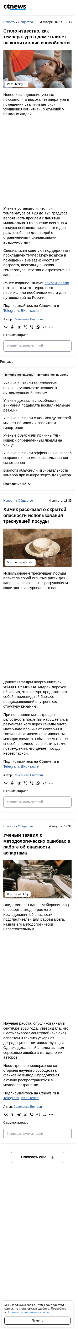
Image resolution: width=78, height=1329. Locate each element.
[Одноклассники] (12, 327)
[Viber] (31, 327)
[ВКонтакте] (6, 327)
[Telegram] (18, 327)
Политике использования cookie (28, 1312)
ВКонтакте (30, 311)
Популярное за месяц (52, 374)
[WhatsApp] (38, 327)
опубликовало (57, 283)
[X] (25, 327)
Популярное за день (18, 374)
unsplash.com (24, 562)
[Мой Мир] (44, 327)
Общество (25, 22)
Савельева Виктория (28, 319)
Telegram (11, 311)
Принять (37, 1320)
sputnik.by (21, 894)
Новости (9, 22)
